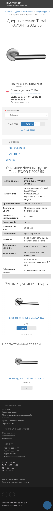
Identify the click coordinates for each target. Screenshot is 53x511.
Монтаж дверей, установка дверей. (17, 415)
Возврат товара (8, 435)
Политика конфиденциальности (15, 482)
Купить (29, 124)
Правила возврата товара (13, 420)
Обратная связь (8, 433)
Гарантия (6, 409)
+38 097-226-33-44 (11, 451)
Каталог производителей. (14, 456)
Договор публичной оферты (13, 479)
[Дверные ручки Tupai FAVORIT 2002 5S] (26, 55)
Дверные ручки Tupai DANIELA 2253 (26, 317)
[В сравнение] (30, 388)
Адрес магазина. (11, 453)
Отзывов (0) (14, 153)
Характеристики (16, 147)
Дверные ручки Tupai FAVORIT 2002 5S (26, 378)
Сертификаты (8, 423)
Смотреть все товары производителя (26, 93)
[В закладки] (42, 124)
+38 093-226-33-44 (11, 448)
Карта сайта (7, 438)
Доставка (10, 159)
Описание (13, 141)
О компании (7, 418)
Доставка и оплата (10, 412)
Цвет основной (13, 110)
